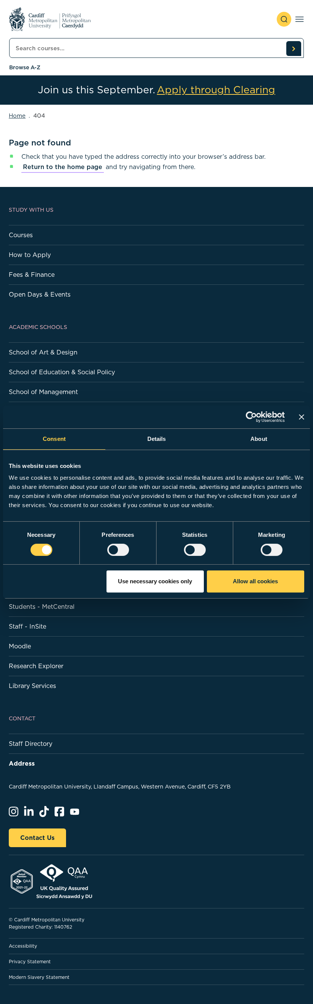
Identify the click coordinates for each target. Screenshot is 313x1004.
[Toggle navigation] (299, 19)
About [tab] (258, 439)
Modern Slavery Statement (39, 977)
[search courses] (293, 48)
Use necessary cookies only (155, 581)
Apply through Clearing (216, 90)
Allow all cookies (255, 581)
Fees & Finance (32, 274)
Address (22, 763)
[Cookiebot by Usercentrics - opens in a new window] (251, 417)
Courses (21, 235)
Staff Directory (30, 743)
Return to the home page (62, 167)
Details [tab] (156, 439)
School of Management (43, 392)
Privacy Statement (30, 961)
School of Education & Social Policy (62, 372)
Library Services (32, 686)
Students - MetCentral (41, 606)
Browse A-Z (24, 67)
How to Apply (30, 255)
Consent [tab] (54, 439)
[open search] (284, 19)
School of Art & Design (43, 352)
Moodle (20, 646)
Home (17, 116)
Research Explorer (36, 666)
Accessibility (23, 946)
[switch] (118, 550)
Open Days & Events (40, 294)
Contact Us (37, 837)
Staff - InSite (27, 626)
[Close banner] (301, 417)
